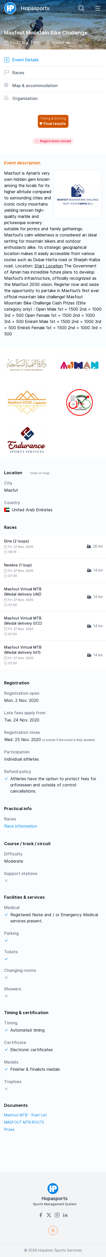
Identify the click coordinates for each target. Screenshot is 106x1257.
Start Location (48, 265)
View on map (40, 473)
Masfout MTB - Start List (25, 1115)
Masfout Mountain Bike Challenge (45, 33)
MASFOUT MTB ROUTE (24, 1122)
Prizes (9, 1129)
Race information (20, 826)
